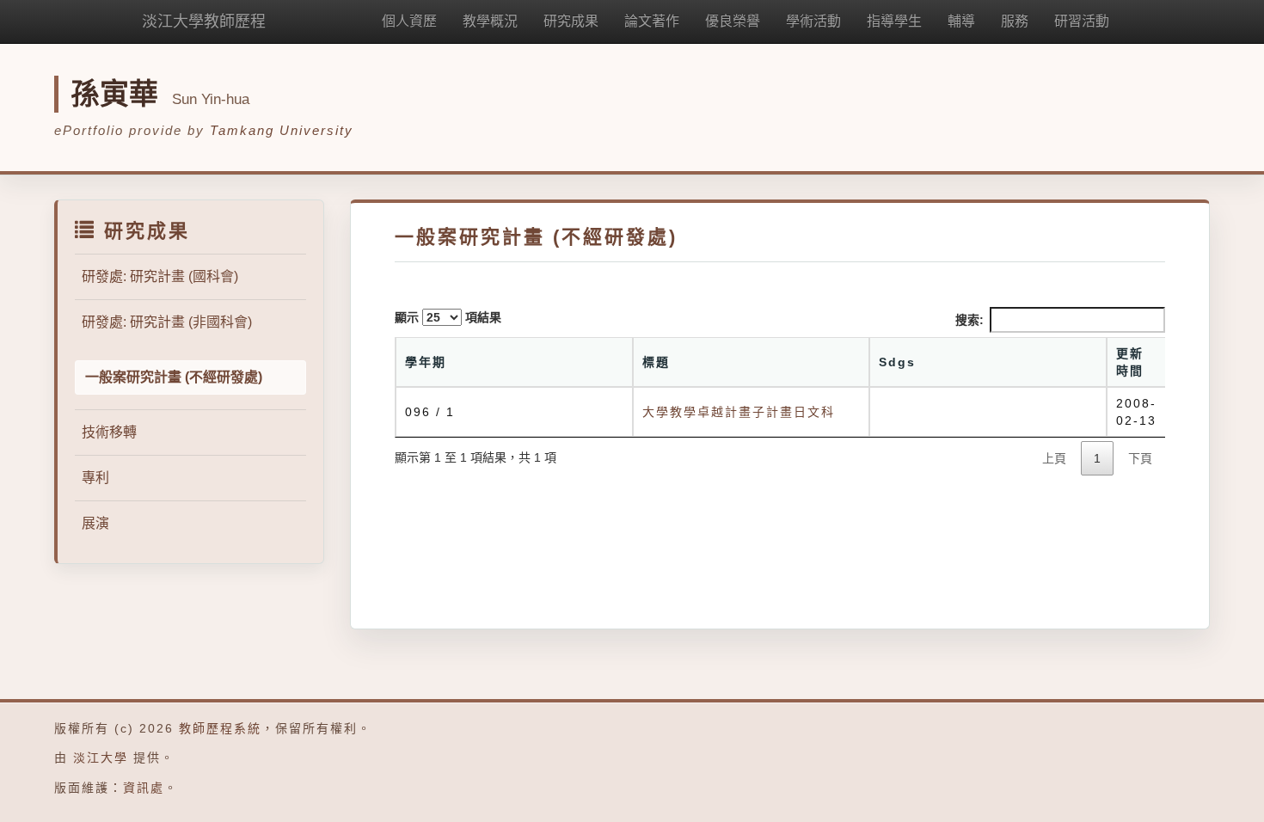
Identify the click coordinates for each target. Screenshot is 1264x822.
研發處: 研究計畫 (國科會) (160, 276)
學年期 (425, 362)
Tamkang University (281, 130)
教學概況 (490, 21)
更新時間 (1130, 362)
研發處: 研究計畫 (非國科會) (167, 322)
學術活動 (813, 21)
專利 (95, 477)
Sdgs (897, 362)
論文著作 (651, 21)
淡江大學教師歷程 (204, 21)
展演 (95, 523)
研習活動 (1081, 21)
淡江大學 (100, 757)
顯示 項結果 (448, 317)
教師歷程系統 (220, 728)
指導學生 (894, 21)
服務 (1014, 21)
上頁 (1054, 458)
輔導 (961, 21)
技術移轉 (109, 432)
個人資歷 (409, 21)
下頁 (1140, 458)
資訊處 (143, 787)
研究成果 (570, 21)
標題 (656, 362)
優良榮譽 (732, 21)
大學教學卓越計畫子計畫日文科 (738, 412)
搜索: (969, 320)
